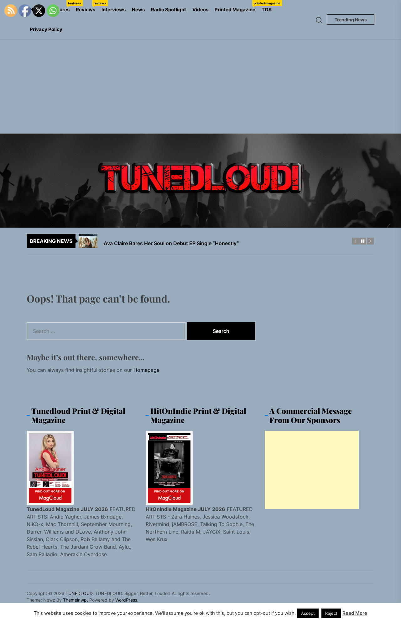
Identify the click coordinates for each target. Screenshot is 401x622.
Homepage (146, 370)
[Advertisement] (200, 86)
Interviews (114, 10)
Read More (354, 613)
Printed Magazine (236, 7)
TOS (267, 10)
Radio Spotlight (168, 10)
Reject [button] (331, 613)
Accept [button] (308, 613)
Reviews (87, 7)
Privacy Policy (46, 29)
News (138, 10)
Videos (200, 10)
